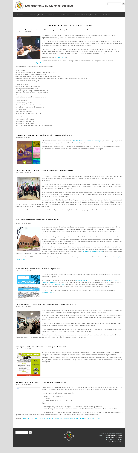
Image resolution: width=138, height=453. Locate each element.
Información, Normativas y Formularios (42, 15)
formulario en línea (60, 57)
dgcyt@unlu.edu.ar (60, 284)
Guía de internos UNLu (115, 441)
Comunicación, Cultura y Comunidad (86, 15)
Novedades (106, 15)
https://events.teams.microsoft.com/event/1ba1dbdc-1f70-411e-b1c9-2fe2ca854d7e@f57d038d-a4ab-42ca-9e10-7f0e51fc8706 (61, 418)
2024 (33, 22)
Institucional (19, 15)
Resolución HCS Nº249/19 (84, 280)
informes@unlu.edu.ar (115, 437)
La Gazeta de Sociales (25, 22)
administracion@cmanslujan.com (93, 251)
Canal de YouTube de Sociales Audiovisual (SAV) (87, 141)
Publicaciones (65, 15)
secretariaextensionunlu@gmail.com (33, 63)
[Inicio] (68, 6)
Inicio (17, 22)
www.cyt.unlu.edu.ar (48, 292)
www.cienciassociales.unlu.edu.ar (112, 435)
